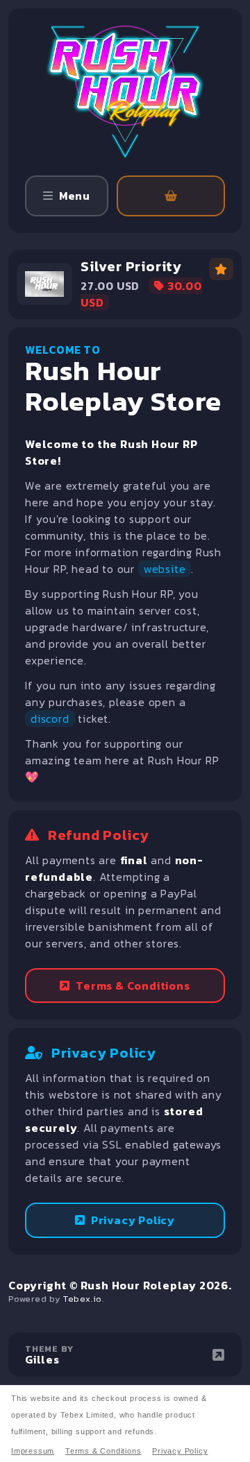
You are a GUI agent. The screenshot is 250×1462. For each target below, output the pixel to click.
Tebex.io (82, 1298)
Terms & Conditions (133, 985)
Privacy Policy (133, 1220)
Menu (74, 195)
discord (50, 718)
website (165, 568)
